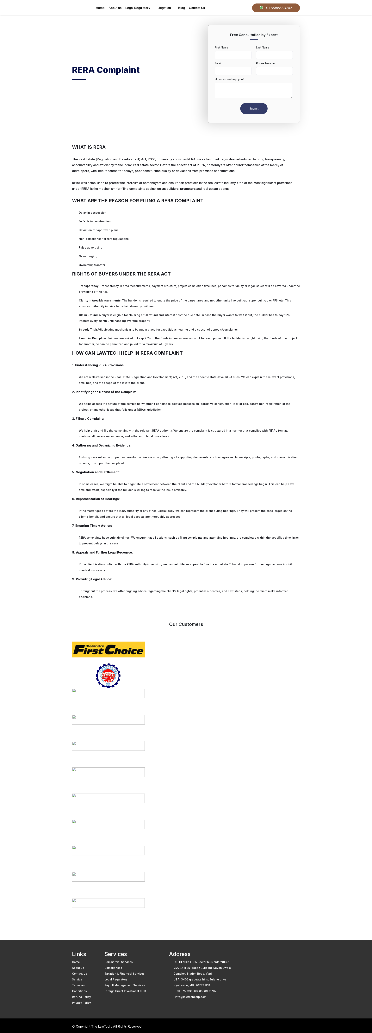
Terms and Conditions (79, 988)
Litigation (164, 8)
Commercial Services (118, 962)
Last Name (262, 47)
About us (114, 8)
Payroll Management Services (124, 985)
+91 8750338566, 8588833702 (195, 991)
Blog (181, 8)
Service (77, 979)
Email (218, 63)
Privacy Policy (81, 1002)
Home (100, 8)
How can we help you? (229, 79)
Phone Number (265, 63)
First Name (221, 47)
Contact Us (197, 8)
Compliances (113, 967)
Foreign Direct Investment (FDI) (125, 991)
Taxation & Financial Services (124, 973)
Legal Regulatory (137, 8)
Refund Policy (81, 996)
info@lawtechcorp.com (190, 996)
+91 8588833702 (277, 8)
